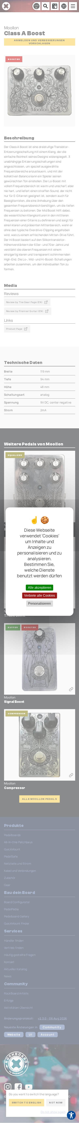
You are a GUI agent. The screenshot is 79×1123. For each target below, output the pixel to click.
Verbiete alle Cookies (39, 595)
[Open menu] (73, 6)
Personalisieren (39, 603)
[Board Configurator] (55, 6)
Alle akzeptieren (39, 587)
